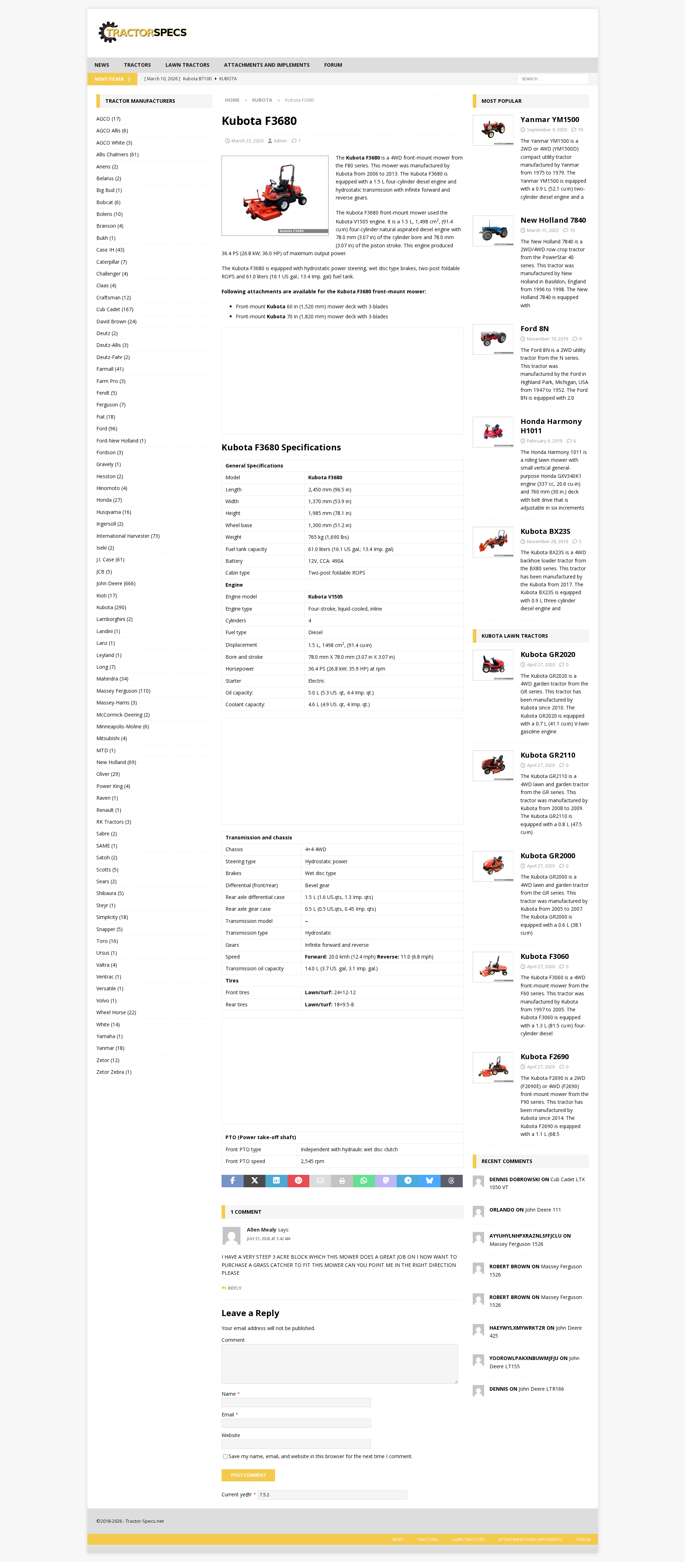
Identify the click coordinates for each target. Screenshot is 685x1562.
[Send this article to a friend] (320, 1181)
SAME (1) (106, 845)
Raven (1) (107, 797)
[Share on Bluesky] (430, 1181)
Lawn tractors (187, 64)
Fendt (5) (106, 392)
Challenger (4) (112, 273)
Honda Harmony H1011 (551, 425)
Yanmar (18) (110, 1048)
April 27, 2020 (541, 664)
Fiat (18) (105, 416)
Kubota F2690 (545, 1056)
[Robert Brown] (478, 1270)
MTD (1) (106, 750)
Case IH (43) (110, 249)
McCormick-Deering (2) (123, 714)
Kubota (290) (111, 607)
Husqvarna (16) (113, 512)
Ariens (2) (107, 166)
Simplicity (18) (112, 917)
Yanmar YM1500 (550, 119)
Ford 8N (535, 328)
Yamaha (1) (109, 1036)
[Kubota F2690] (493, 1093)
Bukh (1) (106, 237)
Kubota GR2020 (548, 654)
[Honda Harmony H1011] (493, 463)
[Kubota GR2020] (493, 691)
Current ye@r (239, 1494)
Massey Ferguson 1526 (516, 1243)
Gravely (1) (108, 464)
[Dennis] (478, 1392)
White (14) (108, 1024)
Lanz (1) (105, 643)
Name (229, 1393)
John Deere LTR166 (541, 1388)
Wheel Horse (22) (116, 1012)
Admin (280, 140)
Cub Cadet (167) (114, 309)
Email (228, 1414)
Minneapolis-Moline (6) (122, 726)
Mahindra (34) (112, 678)
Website (231, 1435)
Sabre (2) (106, 833)
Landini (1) (108, 631)
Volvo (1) (106, 1000)
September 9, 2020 (547, 129)
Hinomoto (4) (111, 488)
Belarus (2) (108, 178)
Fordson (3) (109, 452)
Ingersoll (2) (109, 523)
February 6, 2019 (544, 441)
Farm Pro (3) (111, 381)
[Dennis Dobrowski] (478, 1182)
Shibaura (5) (110, 893)
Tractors (137, 64)
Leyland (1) (109, 655)
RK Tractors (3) (113, 821)
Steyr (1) (106, 905)
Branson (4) (109, 225)
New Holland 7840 (553, 220)
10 (580, 129)
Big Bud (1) (109, 190)
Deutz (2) (107, 333)
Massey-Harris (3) (116, 702)
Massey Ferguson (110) (123, 690)
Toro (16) (107, 940)
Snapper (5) (109, 929)
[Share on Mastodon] (386, 1181)
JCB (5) (104, 571)
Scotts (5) (107, 869)
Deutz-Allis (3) (112, 345)
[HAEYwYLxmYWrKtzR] (478, 1331)
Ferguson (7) (111, 404)
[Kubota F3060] (493, 993)
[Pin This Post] (298, 1181)
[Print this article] (342, 1181)
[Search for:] (553, 78)
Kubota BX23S (545, 531)
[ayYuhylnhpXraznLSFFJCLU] (478, 1239)
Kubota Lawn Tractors (515, 635)
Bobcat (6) (108, 202)
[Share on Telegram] (407, 1181)
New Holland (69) (116, 762)
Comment (233, 1339)
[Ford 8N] (493, 361)
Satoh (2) (106, 857)
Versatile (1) (109, 988)
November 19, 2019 (547, 338)
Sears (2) (106, 881)
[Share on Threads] (451, 1181)
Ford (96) (106, 428)
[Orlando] (478, 1213)
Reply (235, 1288)
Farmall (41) (110, 368)
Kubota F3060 (545, 956)
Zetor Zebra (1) (114, 1071)
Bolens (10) (109, 214)
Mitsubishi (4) (111, 738)
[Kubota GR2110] (493, 791)
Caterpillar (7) (111, 261)
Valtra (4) (106, 964)
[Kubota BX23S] (493, 568)
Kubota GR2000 (548, 855)
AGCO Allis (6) (112, 130)
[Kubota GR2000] (493, 892)
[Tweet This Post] (254, 1181)
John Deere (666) (116, 583)
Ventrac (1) (108, 976)
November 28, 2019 (547, 541)
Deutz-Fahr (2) (113, 357)
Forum (333, 64)
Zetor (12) (108, 1060)
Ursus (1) (106, 952)
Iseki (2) (105, 547)
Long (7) (106, 666)
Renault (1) (108, 810)
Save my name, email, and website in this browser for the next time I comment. (320, 1456)
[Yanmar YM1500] (493, 156)
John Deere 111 (543, 1209)
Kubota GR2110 (548, 755)
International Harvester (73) (128, 535)
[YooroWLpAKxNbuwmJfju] (478, 1361)
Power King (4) (113, 786)
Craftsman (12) (113, 297)
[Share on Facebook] (232, 1181)
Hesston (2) (109, 476)
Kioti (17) (106, 595)
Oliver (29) (108, 773)
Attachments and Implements (267, 64)
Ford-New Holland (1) (121, 440)
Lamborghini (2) (114, 619)
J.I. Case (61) (110, 559)
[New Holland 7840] (493, 261)
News (102, 64)
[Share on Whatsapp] (364, 1181)
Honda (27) (109, 499)
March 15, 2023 (543, 230)
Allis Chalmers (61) (117, 154)
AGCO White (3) (114, 142)
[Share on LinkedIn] (276, 1181)
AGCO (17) (108, 118)
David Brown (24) (116, 321)
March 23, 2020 (247, 140)
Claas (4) (106, 285)
